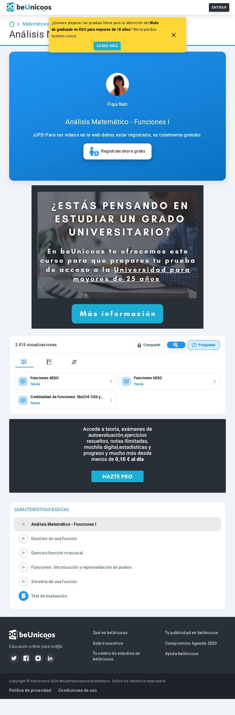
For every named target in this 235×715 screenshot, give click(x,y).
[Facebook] (26, 658)
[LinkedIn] (50, 658)
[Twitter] (14, 658)
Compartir (151, 345)
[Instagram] (38, 658)
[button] (117, 524)
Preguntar (207, 345)
